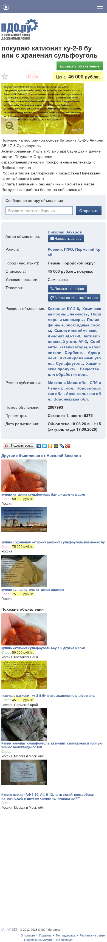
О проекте (28, 935)
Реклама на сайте (92, 935)
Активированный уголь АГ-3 (74, 338)
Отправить (88, 210)
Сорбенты (75, 352)
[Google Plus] (68, 444)
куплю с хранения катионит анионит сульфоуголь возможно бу (53, 542)
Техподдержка (65, 935)
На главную (64, 939)
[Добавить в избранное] (5, 78)
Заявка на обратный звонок (76, 297)
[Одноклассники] (50, 444)
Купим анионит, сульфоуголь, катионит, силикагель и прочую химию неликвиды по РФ (51, 745)
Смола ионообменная (75, 330)
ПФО (68, 249)
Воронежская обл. (71, 399)
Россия (55, 249)
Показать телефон (69, 288)
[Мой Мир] (56, 444)
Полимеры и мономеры (74, 316)
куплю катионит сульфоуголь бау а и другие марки (43, 494)
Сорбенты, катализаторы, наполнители (74, 347)
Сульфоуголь (69, 363)
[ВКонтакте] (39, 444)
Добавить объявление (80, 66)
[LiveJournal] (62, 444)
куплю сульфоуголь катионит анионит (32, 589)
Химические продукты (74, 365)
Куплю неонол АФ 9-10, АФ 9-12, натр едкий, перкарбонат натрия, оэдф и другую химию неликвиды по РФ (48, 796)
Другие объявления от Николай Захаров (41, 455)
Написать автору (67, 238)
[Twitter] (44, 444)
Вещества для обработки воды (73, 371)
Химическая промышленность (74, 311)
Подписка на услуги (38, 939)
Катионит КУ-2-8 (63, 308)
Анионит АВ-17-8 (64, 336)
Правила (45, 935)
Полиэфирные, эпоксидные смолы (74, 325)
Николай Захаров (65, 232)
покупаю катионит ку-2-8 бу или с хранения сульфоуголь (48, 695)
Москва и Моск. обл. (68, 382)
